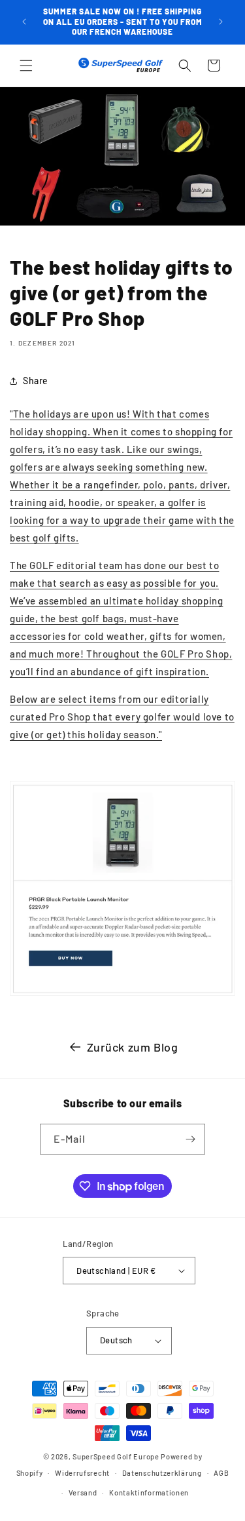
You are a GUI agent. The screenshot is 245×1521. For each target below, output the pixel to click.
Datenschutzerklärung (162, 1473)
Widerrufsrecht (82, 1473)
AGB (221, 1473)
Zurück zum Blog (132, 1047)
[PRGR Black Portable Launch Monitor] (122, 994)
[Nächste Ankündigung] (220, 21)
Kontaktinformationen (149, 1492)
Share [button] (35, 380)
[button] (26, 65)
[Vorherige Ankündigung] (24, 21)
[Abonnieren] (190, 1139)
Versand (83, 1492)
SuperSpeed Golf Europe (116, 1456)
